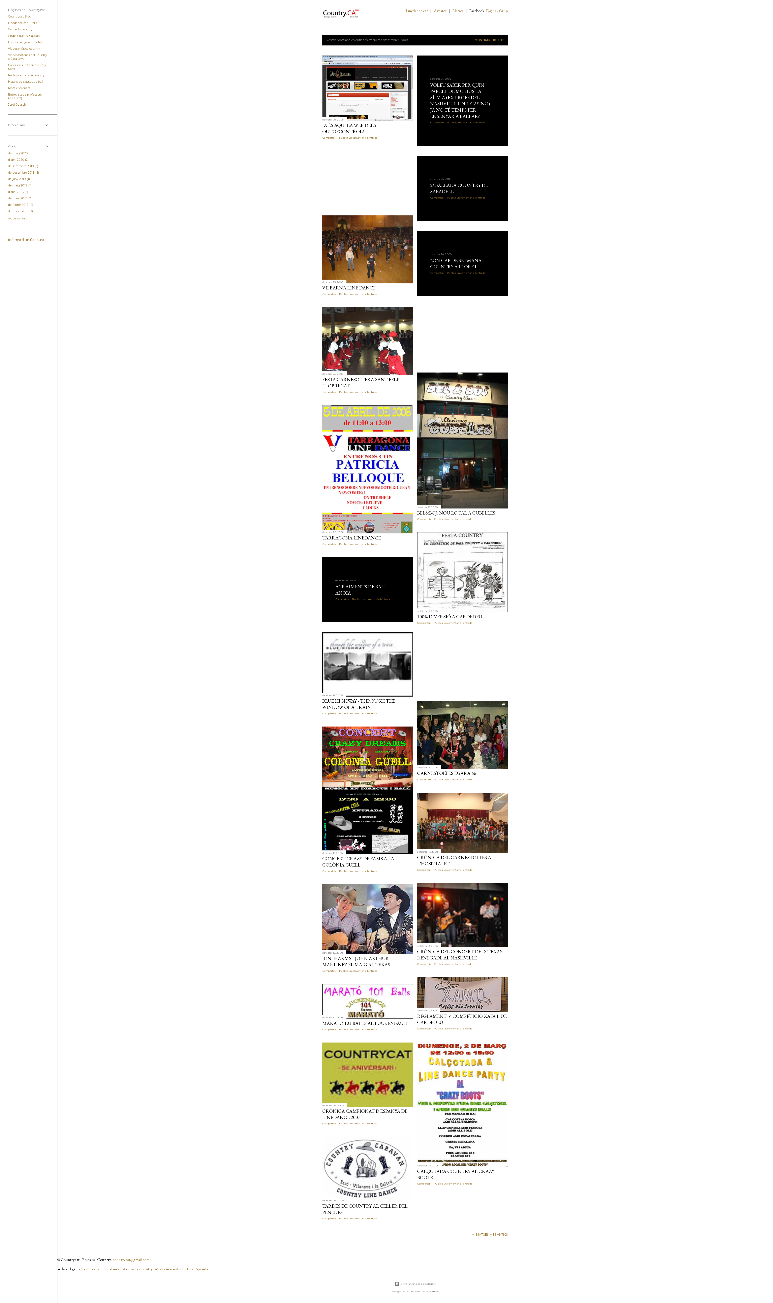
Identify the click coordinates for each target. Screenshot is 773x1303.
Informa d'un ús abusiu (26, 240)
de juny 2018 (18, 179)
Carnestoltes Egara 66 (446, 773)
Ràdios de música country (26, 75)
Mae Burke (432, 1291)
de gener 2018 (20, 211)
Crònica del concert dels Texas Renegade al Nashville (459, 954)
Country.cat (91, 1268)
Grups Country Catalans (24, 36)
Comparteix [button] (329, 137)
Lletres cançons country (25, 42)
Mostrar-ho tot (489, 40)
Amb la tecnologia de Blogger (418, 1283)
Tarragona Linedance (351, 538)
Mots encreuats (167, 1268)
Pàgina (491, 10)
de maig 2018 (19, 185)
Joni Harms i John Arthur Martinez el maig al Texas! (357, 961)
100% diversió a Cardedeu (449, 616)
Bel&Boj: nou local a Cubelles (456, 513)
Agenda (201, 1268)
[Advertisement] (367, 177)
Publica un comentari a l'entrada (358, 137)
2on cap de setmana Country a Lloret (456, 263)
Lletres (457, 10)
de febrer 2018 (20, 205)
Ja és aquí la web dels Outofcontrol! (349, 128)
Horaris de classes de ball (25, 81)
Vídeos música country (24, 48)
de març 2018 (19, 198)
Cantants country (20, 29)
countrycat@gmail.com (131, 1259)
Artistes (440, 10)
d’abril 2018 (17, 192)
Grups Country (140, 1268)
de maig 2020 (19, 153)
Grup (503, 10)
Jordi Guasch (17, 104)
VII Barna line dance (349, 288)
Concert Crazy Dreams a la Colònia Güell (358, 861)
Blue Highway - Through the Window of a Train (359, 704)
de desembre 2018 (23, 172)
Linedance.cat (417, 10)
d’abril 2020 (18, 160)
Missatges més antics (490, 1234)
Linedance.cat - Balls (22, 23)
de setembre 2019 (22, 166)
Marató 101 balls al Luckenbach (364, 1023)
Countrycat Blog (19, 16)
